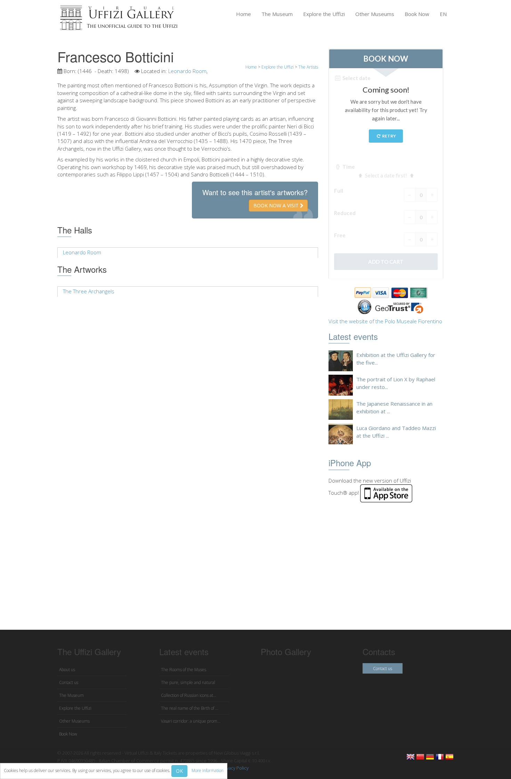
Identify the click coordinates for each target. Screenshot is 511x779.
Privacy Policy (235, 768)
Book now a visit (276, 205)
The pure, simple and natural (188, 682)
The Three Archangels (88, 291)
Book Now (417, 13)
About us (67, 670)
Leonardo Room (187, 70)
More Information (208, 770)
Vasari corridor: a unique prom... (190, 721)
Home (243, 13)
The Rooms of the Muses (183, 670)
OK (179, 771)
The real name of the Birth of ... (189, 708)
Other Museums (374, 13)
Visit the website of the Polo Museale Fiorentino (385, 321)
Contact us (68, 682)
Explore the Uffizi (324, 13)
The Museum (277, 13)
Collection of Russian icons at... (188, 695)
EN (443, 13)
